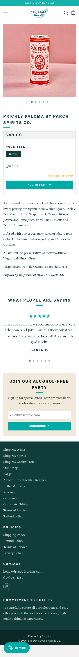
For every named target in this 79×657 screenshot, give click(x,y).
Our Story (10, 468)
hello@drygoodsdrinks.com (22, 571)
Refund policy (13, 516)
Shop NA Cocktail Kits (19, 462)
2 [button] (34, 361)
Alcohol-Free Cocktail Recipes (24, 480)
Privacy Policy (13, 553)
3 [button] (37, 361)
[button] (32, 102)
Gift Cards (10, 498)
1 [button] (30, 361)
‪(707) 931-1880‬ (13, 577)
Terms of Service (15, 510)
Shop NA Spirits (14, 455)
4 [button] (41, 361)
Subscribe (37, 426)
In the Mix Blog (14, 486)
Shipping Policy (14, 535)
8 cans (13, 154)
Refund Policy (13, 541)
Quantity (12, 166)
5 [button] (45, 361)
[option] (39, 60)
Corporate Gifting (15, 504)
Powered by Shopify (39, 636)
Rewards (9, 492)
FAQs (7, 474)
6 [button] (49, 361)
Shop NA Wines (14, 449)
